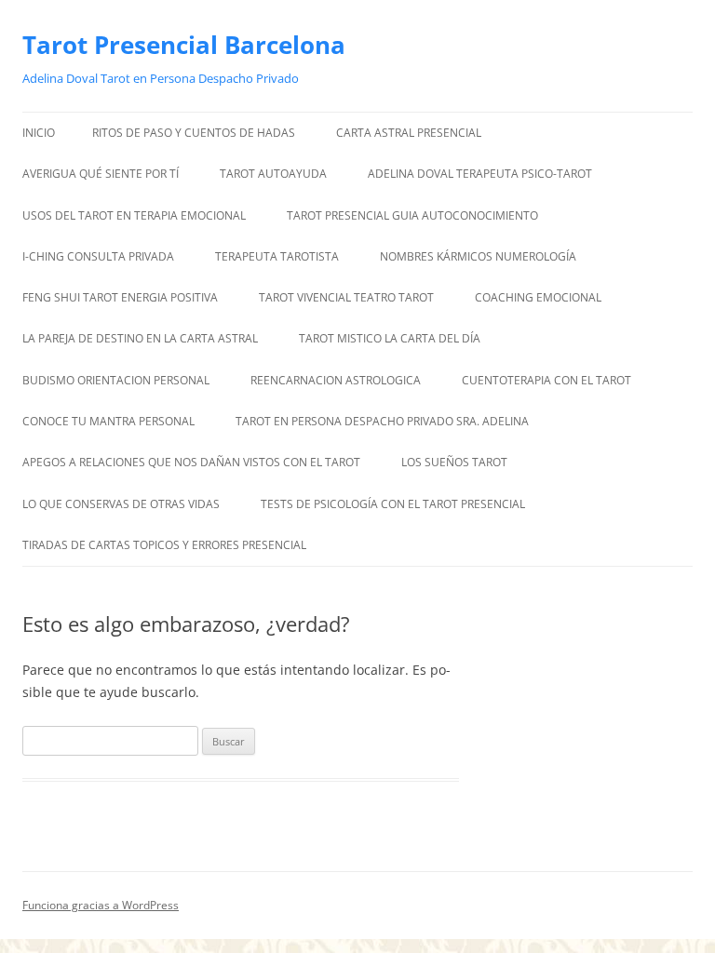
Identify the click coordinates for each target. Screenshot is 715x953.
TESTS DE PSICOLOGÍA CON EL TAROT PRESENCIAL (393, 504)
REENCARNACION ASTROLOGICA (335, 380)
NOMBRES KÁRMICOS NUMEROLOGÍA (478, 256)
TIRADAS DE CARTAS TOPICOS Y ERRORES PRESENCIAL (165, 545)
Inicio (38, 133)
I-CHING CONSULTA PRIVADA (98, 256)
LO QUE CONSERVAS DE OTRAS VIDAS (121, 504)
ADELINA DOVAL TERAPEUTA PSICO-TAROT (480, 173)
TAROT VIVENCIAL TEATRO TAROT (346, 297)
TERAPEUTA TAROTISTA (277, 256)
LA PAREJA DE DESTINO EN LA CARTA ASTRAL (140, 338)
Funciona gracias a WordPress (100, 905)
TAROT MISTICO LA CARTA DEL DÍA (389, 338)
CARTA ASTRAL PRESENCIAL (408, 133)
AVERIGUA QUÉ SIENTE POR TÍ (100, 173)
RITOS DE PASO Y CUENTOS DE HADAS (193, 133)
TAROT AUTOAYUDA (273, 173)
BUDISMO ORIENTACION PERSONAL (115, 380)
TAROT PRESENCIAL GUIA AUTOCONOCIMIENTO (412, 215)
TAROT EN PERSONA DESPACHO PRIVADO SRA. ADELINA (382, 421)
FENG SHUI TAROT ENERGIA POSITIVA (120, 297)
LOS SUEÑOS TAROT (454, 462)
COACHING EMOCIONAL (538, 297)
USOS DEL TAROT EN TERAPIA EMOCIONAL (134, 215)
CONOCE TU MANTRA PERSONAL (108, 421)
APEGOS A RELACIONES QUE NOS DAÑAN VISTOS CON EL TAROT (191, 462)
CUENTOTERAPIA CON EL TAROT (546, 380)
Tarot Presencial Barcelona (183, 44)
